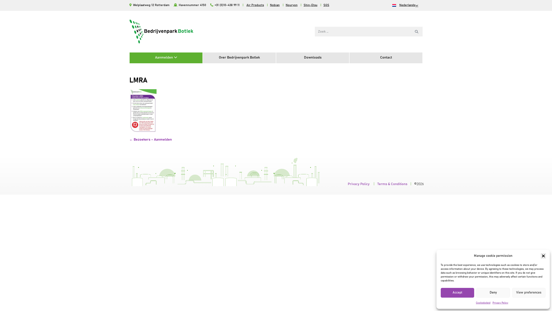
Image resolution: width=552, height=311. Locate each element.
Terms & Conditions (392, 184)
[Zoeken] (416, 31)
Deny (493, 292)
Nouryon (292, 5)
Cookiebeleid (483, 302)
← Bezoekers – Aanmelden (150, 139)
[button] (543, 256)
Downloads (312, 57)
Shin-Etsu (310, 5)
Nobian (275, 5)
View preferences (528, 292)
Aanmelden (164, 57)
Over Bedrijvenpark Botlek (239, 57)
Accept (457, 292)
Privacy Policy (500, 302)
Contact (386, 57)
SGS (326, 5)
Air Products (255, 5)
